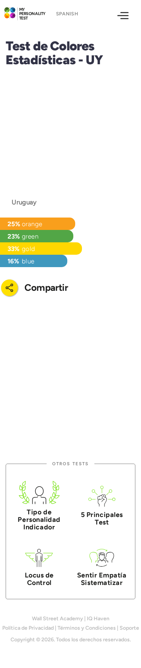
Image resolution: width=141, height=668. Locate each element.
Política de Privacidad (28, 628)
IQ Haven (98, 618)
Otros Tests (70, 463)
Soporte (129, 628)
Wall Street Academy (57, 618)
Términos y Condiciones (87, 628)
